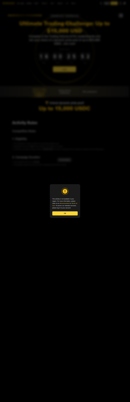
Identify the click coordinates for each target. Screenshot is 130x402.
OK (65, 213)
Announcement (65, 203)
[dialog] (65, 201)
